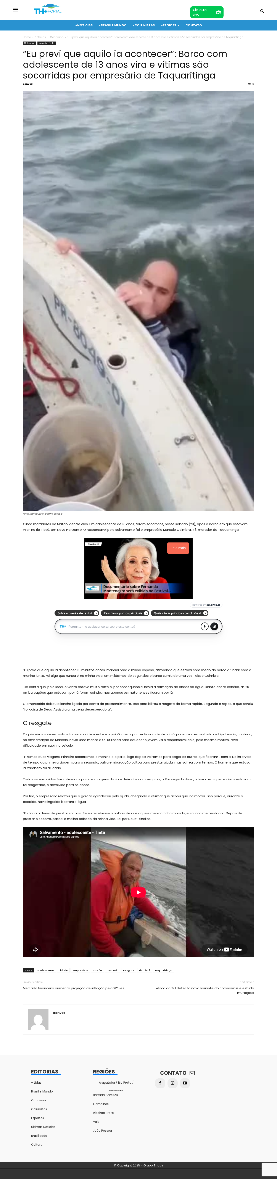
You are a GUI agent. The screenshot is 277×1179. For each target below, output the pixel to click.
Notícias (40, 37)
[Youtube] (185, 1083)
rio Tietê (144, 970)
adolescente (45, 970)
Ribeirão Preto (46, 43)
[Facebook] (160, 1083)
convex (27, 84)
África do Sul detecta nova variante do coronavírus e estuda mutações (205, 990)
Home (27, 37)
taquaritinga (163, 970)
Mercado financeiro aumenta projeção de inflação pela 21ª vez (73, 988)
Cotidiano (56, 37)
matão (97, 970)
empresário (80, 970)
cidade (63, 970)
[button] (262, 11)
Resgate (128, 970)
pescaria (112, 970)
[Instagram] (172, 1083)
